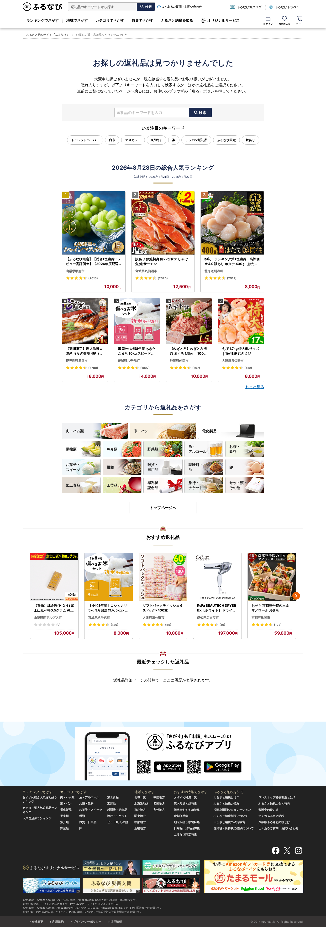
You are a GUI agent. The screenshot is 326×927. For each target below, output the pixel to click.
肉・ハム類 (75, 431)
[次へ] (296, 596)
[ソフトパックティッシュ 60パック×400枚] (163, 577)
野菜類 (152, 449)
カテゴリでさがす (109, 20)
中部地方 (140, 822)
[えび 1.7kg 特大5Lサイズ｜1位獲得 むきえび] (241, 321)
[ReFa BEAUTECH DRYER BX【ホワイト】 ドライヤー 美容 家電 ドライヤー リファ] (217, 577)
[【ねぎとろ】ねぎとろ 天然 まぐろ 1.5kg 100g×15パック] (189, 321)
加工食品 (73, 485)
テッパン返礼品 (196, 140)
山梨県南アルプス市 (48, 617)
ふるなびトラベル (287, 7)
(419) (248, 368)
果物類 (71, 449)
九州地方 (159, 809)
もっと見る (254, 386)
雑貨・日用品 (152, 467)
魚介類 (112, 449)
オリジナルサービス (223, 20)
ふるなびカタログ (249, 7)
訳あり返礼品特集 (185, 803)
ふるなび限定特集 (185, 834)
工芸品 (112, 485)
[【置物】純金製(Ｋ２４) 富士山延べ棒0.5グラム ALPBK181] (54, 577)
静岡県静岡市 (179, 360)
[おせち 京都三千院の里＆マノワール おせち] (272, 577)
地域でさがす (77, 20)
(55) (168, 624)
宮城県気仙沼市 (146, 271)
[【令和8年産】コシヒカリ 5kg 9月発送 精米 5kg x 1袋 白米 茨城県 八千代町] (108, 577)
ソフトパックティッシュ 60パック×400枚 (162, 607)
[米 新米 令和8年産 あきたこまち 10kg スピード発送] (137, 321)
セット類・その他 (238, 485)
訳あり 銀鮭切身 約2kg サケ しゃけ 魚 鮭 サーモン (161, 261)
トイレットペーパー (85, 140)
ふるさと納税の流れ (226, 803)
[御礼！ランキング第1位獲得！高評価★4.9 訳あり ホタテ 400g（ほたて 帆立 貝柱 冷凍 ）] (232, 223)
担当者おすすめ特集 (187, 809)
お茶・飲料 (234, 449)
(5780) (93, 368)
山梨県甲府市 (75, 271)
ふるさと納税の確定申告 (229, 822)
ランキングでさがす (42, 20)
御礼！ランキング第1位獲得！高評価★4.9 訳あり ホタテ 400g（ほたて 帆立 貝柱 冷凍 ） (232, 261)
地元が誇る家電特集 (187, 822)
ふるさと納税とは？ (226, 797)
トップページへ (163, 507)
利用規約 (58, 921)
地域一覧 (140, 797)
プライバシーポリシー (87, 921)
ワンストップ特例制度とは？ (277, 797)
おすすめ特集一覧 (185, 797)
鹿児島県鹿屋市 (77, 360)
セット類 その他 (117, 822)
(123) (278, 624)
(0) (58, 624)
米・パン (141, 431)
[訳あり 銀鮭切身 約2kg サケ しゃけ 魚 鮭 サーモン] (163, 223)
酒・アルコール (197, 449)
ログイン (268, 23)
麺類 (110, 467)
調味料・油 (196, 467)
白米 (112, 140)
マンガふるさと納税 (271, 816)
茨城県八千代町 (129, 360)
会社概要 (37, 921)
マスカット (133, 140)
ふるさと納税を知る (177, 20)
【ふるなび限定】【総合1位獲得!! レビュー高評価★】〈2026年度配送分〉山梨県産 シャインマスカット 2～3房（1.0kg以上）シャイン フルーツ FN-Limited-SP (93, 261)
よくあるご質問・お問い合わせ (182, 6)
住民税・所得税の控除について (234, 828)
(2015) (93, 278)
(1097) (145, 368)
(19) (222, 624)
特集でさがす (142, 20)
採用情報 (116, 921)
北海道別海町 (214, 271)
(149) (114, 624)
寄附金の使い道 (268, 809)
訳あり (250, 140)
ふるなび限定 (226, 140)
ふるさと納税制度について (231, 816)
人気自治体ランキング (37, 818)
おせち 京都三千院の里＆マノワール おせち (270, 607)
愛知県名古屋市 (208, 617)
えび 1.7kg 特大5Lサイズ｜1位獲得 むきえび (240, 350)
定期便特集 (181, 816)
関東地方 (140, 816)
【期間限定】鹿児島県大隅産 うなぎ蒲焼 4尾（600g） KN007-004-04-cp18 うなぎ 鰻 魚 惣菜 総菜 (85, 351)
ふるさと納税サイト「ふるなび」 (47, 34)
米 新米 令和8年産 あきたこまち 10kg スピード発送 (137, 351)
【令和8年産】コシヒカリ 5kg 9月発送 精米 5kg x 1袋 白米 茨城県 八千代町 (107, 607)
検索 (202, 112)
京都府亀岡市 (261, 617)
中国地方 (159, 797)
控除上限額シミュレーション (232, 809)
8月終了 (156, 140)
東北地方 (140, 809)
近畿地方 (140, 828)
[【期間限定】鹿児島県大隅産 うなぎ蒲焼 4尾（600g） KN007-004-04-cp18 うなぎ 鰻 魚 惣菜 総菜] (85, 321)
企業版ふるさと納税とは (274, 822)
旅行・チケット (196, 485)
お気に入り (284, 23)
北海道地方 (141, 803)
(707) (196, 368)
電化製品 (209, 431)
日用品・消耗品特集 (187, 828)
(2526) (163, 278)
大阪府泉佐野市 (233, 360)
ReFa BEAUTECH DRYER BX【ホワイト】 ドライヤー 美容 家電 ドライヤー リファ (217, 607)
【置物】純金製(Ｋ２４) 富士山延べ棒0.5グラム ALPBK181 (54, 607)
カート (299, 23)
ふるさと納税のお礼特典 (274, 803)
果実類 (64, 816)
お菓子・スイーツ (73, 467)
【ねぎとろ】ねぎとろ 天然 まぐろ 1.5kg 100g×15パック (188, 351)
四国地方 (159, 803)
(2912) (232, 278)
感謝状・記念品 (154, 485)
